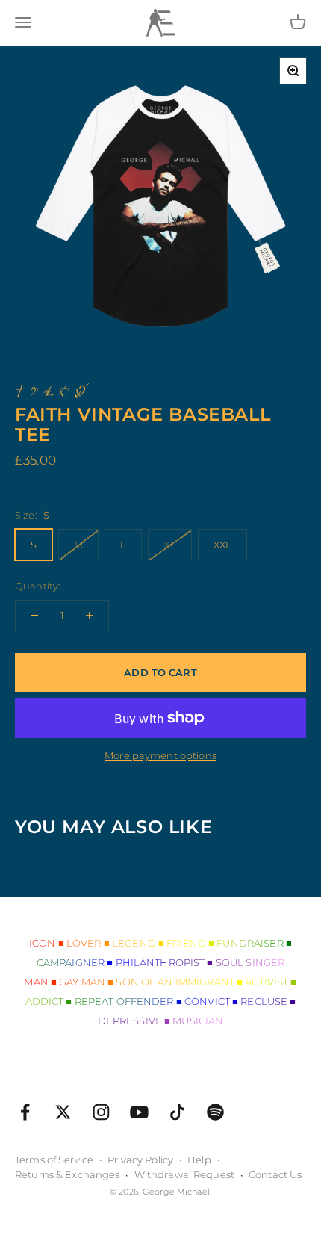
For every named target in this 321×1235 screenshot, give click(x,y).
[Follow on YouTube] (139, 1112)
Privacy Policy (140, 1160)
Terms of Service (54, 1160)
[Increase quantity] (89, 616)
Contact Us (275, 1174)
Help (199, 1160)
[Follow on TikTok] (177, 1112)
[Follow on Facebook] (25, 1112)
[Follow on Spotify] (215, 1112)
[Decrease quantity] (34, 616)
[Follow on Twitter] (63, 1112)
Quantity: (37, 586)
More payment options (160, 755)
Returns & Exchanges (67, 1174)
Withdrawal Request (184, 1174)
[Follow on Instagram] (101, 1112)
